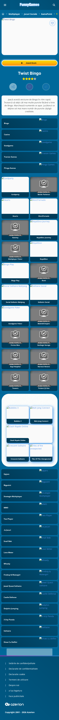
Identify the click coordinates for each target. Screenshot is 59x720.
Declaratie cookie (17, 674)
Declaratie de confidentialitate (23, 668)
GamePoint (46, 14)
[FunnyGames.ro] (3, 14)
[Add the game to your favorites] (52, 23)
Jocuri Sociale (30, 14)
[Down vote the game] (29, 87)
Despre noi (14, 685)
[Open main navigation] (5, 5)
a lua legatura (15, 690)
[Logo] (29, 5)
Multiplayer (14, 14)
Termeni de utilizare (18, 679)
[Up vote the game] (46, 87)
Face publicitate (16, 696)
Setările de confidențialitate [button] (22, 663)
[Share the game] (13, 87)
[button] (54, 5)
